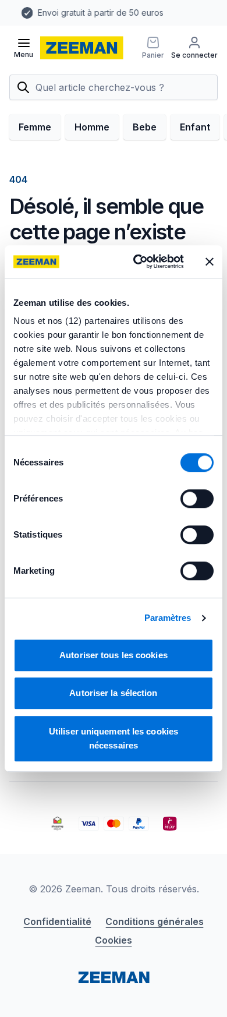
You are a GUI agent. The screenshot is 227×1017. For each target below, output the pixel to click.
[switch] (197, 498)
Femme (35, 127)
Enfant (195, 127)
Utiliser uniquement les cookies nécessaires (113, 738)
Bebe (145, 127)
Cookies (113, 940)
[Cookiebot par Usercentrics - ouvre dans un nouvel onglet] (137, 261)
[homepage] (81, 47)
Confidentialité (57, 921)
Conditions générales (154, 921)
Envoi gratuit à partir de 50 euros (88, 12)
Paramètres (167, 618)
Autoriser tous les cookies (113, 655)
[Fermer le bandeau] (209, 261)
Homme (92, 127)
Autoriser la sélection (113, 693)
